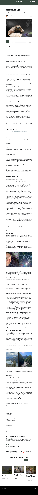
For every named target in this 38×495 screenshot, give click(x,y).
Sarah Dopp (19, 1)
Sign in (30, 1)
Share (31, 15)
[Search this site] (2, 1)
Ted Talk (15, 90)
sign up (9, 447)
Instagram (11, 80)
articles (28, 90)
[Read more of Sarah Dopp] (7, 16)
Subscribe (34, 1)
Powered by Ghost (34, 488)
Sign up (19, 489)
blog (15, 80)
